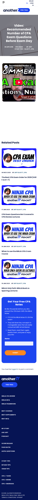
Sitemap (20, 497)
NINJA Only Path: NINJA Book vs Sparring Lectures (15, 289)
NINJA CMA (13, 495)
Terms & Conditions (9, 497)
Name (7, 339)
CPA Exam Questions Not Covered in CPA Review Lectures (18, 215)
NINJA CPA (5, 495)
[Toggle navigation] (3, 2)
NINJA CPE (21, 495)
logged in (15, 369)
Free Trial (24, 10)
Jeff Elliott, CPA (29, 48)
